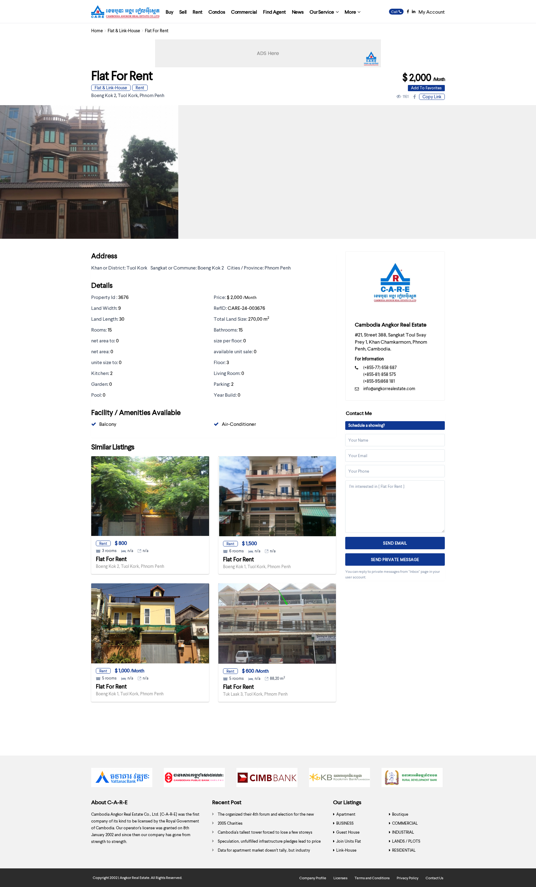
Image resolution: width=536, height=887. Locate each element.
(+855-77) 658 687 (380, 367)
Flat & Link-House (124, 30)
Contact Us (434, 878)
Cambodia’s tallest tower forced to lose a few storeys (265, 832)
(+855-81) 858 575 (379, 374)
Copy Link (431, 96)
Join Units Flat (348, 841)
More (350, 12)
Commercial (244, 12)
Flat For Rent (111, 558)
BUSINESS (345, 823)
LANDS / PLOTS (406, 841)
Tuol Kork (128, 95)
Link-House (346, 850)
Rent (197, 12)
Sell (183, 12)
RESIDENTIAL (404, 850)
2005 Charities (230, 823)
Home (97, 30)
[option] (123, 779)
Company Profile (312, 878)
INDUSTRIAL (403, 832)
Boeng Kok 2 (103, 95)
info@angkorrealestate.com (389, 388)
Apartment (345, 814)
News (298, 12)
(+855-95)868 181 (379, 381)
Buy (169, 12)
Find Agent (274, 12)
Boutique (400, 814)
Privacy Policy (407, 878)
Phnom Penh (152, 95)
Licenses (340, 878)
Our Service (322, 12)
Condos (216, 12)
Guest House (348, 832)
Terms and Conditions (372, 878)
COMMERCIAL (405, 823)
